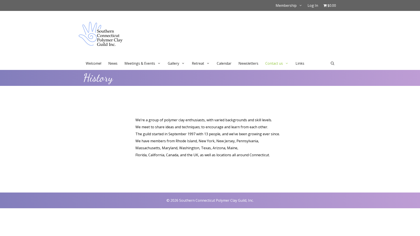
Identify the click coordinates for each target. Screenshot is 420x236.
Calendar (224, 63)
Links (300, 63)
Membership (286, 5)
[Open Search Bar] (332, 63)
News (112, 63)
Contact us (274, 63)
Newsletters (248, 63)
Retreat (198, 63)
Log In (313, 5)
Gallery (173, 63)
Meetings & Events (139, 63)
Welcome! (93, 63)
